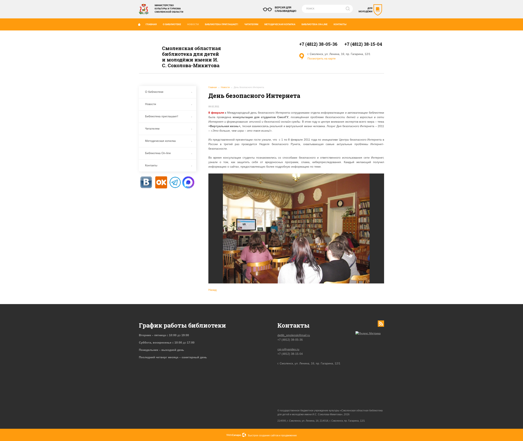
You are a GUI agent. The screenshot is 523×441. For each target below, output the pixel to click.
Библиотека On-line (314, 24)
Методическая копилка (279, 24)
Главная (151, 24)
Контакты (340, 24)
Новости (193, 24)
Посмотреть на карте (321, 58)
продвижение (289, 435)
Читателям (251, 24)
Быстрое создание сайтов (263, 435)
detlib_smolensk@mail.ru (293, 335)
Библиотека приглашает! (221, 24)
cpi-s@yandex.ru (288, 349)
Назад (212, 289)
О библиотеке (172, 24)
